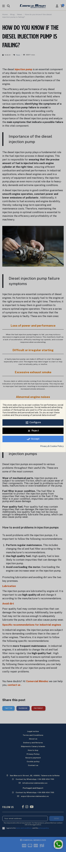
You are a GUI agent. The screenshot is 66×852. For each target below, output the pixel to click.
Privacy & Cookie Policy (52, 446)
